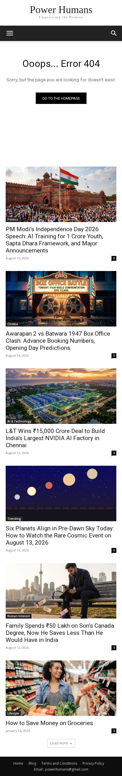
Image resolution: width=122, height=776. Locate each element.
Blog (32, 763)
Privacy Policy (93, 763)
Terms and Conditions (59, 763)
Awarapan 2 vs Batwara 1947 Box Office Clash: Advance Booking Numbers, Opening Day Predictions (58, 340)
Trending (14, 519)
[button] (114, 33)
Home (18, 763)
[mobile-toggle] (10, 33)
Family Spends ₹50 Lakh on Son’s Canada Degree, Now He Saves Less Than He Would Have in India (60, 632)
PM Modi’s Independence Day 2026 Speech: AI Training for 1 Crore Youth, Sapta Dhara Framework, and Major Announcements (54, 240)
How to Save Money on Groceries (50, 723)
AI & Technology (19, 421)
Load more (59, 743)
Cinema (12, 324)
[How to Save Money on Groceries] (61, 688)
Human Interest (18, 616)
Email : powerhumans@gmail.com (61, 769)
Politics (12, 219)
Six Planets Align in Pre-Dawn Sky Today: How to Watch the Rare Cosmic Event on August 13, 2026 (60, 535)
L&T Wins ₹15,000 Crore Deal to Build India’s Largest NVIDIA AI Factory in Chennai (55, 438)
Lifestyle (13, 713)
